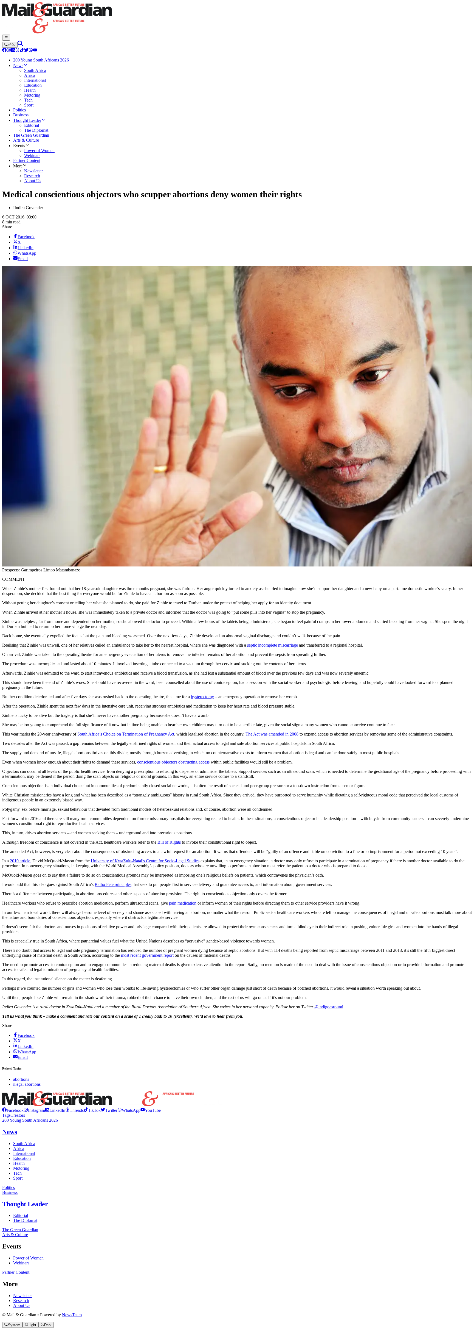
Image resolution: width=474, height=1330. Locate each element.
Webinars (21, 1263)
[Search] (20, 44)
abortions (21, 1079)
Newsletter (22, 1295)
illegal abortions (27, 1084)
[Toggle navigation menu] (6, 38)
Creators (17, 1115)
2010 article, (20, 860)
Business (10, 1192)
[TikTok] (22, 50)
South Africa (24, 1143)
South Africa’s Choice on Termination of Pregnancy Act (125, 734)
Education (22, 1158)
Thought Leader (25, 1204)
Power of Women (28, 1258)
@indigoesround (328, 1006)
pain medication (182, 903)
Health (19, 1163)
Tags (6, 1115)
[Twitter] (26, 50)
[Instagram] (9, 50)
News (9, 1131)
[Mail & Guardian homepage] (237, 18)
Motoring (21, 1168)
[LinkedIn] (13, 50)
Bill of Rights (169, 842)
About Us (21, 1305)
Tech (17, 1173)
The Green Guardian (20, 1229)
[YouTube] (35, 50)
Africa (18, 1148)
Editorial (20, 1215)
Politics (8, 1187)
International (24, 1153)
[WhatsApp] (31, 50)
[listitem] (13, 1110)
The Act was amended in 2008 (272, 734)
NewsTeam (72, 1314)
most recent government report (147, 955)
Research (21, 1300)
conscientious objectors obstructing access (173, 762)
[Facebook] (4, 50)
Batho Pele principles (113, 884)
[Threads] (17, 50)
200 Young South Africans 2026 (30, 1120)
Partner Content (15, 1272)
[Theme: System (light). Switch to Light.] (10, 45)
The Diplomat (25, 1220)
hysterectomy (202, 696)
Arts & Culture (15, 1234)
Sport (17, 1178)
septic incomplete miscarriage (272, 645)
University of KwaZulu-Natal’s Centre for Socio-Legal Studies (145, 860)
